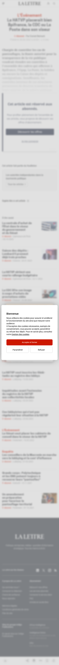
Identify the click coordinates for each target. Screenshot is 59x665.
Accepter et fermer (29, 342)
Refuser (41, 350)
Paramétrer (18, 350)
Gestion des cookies (20, 334)
